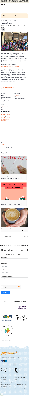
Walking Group (4, 202)
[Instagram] (4, 361)
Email (2, 270)
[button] (14, 364)
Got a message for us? (7, 276)
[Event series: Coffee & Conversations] (22, 230)
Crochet (6, 117)
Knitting (10, 117)
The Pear (8, 114)
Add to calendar (8, 87)
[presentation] (14, 165)
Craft (2, 117)
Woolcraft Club (4, 106)
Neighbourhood (4, 113)
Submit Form (5, 292)
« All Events (4, 11)
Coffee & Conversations (6, 228)
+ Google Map (17, 147)
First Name (4, 257)
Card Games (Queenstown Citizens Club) (10, 176)
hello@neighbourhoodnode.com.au (10, 66)
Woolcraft (3, 120)
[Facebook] (2, 361)
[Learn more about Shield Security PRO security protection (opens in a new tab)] (2, 394)
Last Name (4, 263)
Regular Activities (5, 119)
